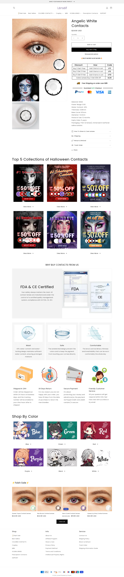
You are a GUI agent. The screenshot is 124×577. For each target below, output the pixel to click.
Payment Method (51, 548)
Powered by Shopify (66, 575)
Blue (27, 444)
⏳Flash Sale (16, 535)
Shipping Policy (84, 539)
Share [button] (76, 150)
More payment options (91, 54)
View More (27, 207)
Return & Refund (84, 542)
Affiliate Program (51, 539)
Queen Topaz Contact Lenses (21, 513)
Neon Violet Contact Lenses (71, 513)
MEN (13, 548)
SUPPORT (15, 558)
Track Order (83, 545)
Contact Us (83, 535)
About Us (49, 535)
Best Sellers (16, 539)
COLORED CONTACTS (19, 542)
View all (62, 522)
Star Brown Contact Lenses (45, 513)
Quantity (74, 34)
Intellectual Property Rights (55, 555)
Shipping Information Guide (88, 548)
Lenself (59, 575)
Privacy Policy (50, 545)
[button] (14, 8)
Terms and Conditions (53, 551)
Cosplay (15, 545)
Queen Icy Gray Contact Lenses (97, 513)
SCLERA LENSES (17, 551)
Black (61, 471)
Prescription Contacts (19, 555)
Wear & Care (50, 542)
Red (94, 444)
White (94, 471)
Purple (27, 471)
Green (60, 444)
